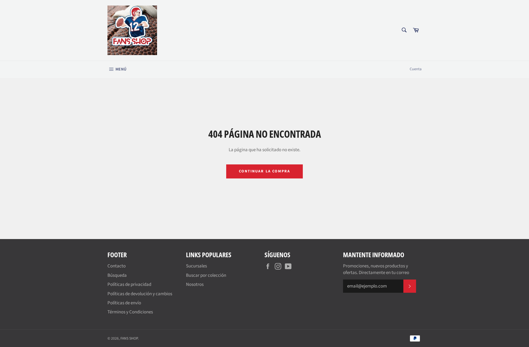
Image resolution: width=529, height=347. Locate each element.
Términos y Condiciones (130, 312)
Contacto (116, 266)
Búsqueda (117, 275)
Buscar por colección (206, 275)
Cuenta (416, 69)
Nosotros (195, 284)
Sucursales (196, 266)
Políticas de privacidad (129, 284)
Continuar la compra (264, 171)
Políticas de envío (124, 303)
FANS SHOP (129, 338)
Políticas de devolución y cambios (139, 294)
